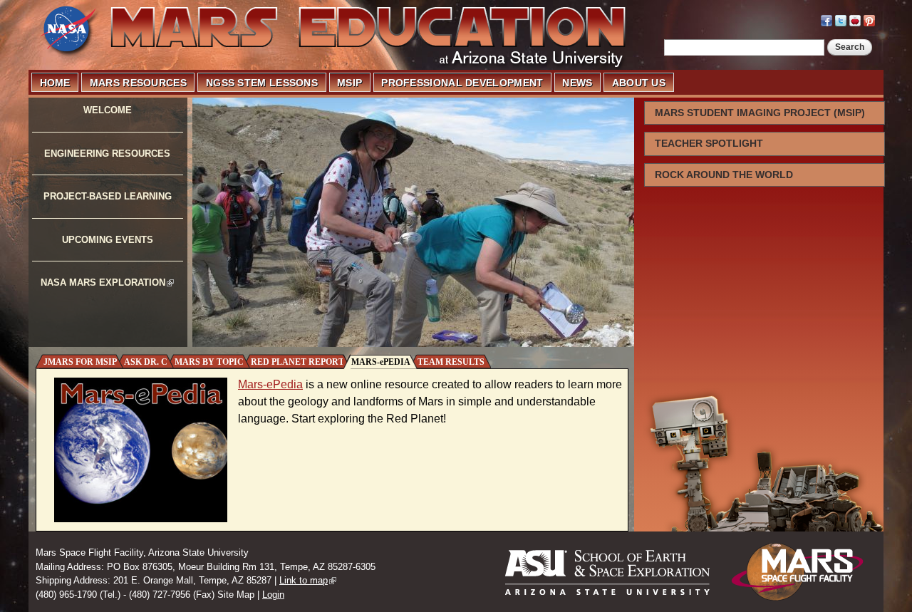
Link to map (303, 580)
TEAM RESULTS (451, 362)
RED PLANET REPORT (297, 362)
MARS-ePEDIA (380, 362)
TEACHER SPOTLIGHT (709, 143)
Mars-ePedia (270, 384)
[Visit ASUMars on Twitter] (840, 19)
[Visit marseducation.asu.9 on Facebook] (826, 19)
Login (273, 594)
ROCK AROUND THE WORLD (724, 174)
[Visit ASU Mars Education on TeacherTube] (855, 19)
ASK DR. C (145, 362)
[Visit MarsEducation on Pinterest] (869, 19)
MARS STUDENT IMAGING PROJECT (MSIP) (760, 112)
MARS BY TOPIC (209, 362)
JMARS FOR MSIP (80, 362)
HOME (55, 82)
